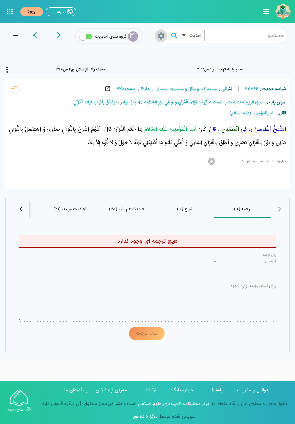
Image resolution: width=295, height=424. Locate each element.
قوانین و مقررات (252, 390)
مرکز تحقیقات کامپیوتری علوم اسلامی (173, 404)
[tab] (220, 69)
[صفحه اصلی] (282, 11)
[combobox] (246, 35)
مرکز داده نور (145, 416)
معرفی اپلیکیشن (111, 390)
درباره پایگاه (182, 390)
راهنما (217, 390)
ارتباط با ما (146, 390)
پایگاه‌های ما (75, 390)
